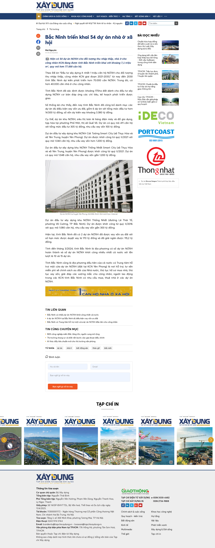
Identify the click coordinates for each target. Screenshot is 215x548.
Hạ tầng (126, 16)
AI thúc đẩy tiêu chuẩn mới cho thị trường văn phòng (71, 341)
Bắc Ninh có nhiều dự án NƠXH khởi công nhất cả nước (73, 315)
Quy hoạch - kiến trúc (107, 16)
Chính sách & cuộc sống (55, 16)
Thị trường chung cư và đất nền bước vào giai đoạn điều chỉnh (76, 337)
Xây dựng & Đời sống (161, 529)
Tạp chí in (156, 534)
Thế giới (125, 534)
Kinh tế (124, 525)
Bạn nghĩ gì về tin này (63, 386)
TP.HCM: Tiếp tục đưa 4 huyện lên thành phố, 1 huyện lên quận (148, 73)
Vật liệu (157, 16)
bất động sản (82, 348)
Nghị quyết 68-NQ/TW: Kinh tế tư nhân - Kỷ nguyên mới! (75, 23)
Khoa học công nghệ (81, 16)
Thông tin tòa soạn (47, 488)
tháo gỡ (96, 348)
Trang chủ (40, 29)
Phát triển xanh (159, 525)
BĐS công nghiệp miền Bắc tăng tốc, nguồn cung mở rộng (73, 334)
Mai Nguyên (50, 50)
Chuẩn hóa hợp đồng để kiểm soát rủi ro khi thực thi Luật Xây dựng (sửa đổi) (148, 45)
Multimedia (126, 529)
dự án (59, 348)
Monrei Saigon (151, 181)
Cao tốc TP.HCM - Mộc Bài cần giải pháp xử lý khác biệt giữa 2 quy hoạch (148, 100)
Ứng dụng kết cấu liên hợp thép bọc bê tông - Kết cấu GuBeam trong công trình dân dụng (148, 60)
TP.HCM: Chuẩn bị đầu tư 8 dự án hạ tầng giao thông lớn (148, 86)
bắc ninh (108, 348)
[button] (165, 16)
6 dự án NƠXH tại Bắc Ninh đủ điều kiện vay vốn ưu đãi (72, 318)
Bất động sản (141, 16)
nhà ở (69, 348)
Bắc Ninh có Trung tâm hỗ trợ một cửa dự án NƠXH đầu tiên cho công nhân (82, 322)
